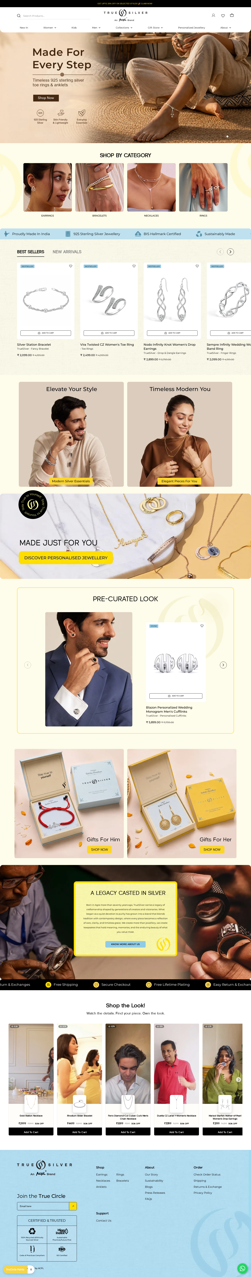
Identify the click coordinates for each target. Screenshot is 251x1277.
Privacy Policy (203, 1192)
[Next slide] (223, 665)
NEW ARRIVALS (67, 251)
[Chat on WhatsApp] (242, 1268)
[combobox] (53, 15)
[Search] (19, 16)
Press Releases (155, 1192)
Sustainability (154, 1180)
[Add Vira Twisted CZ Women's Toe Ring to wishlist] (134, 266)
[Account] (213, 15)
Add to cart (31, 1132)
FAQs (148, 1199)
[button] (221, 136)
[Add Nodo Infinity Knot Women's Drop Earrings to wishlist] (197, 266)
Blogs (149, 1186)
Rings (120, 1174)
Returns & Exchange (208, 1186)
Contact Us (103, 1220)
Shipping (200, 1180)
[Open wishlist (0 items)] (222, 15)
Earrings (101, 1174)
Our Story (151, 1174)
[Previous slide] (27, 665)
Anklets (101, 1186)
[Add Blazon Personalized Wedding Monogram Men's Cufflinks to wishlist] (202, 625)
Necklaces (103, 1180)
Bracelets (122, 1180)
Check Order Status (207, 1174)
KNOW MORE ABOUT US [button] (125, 944)
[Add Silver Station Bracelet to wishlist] (70, 266)
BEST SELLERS (30, 251)
